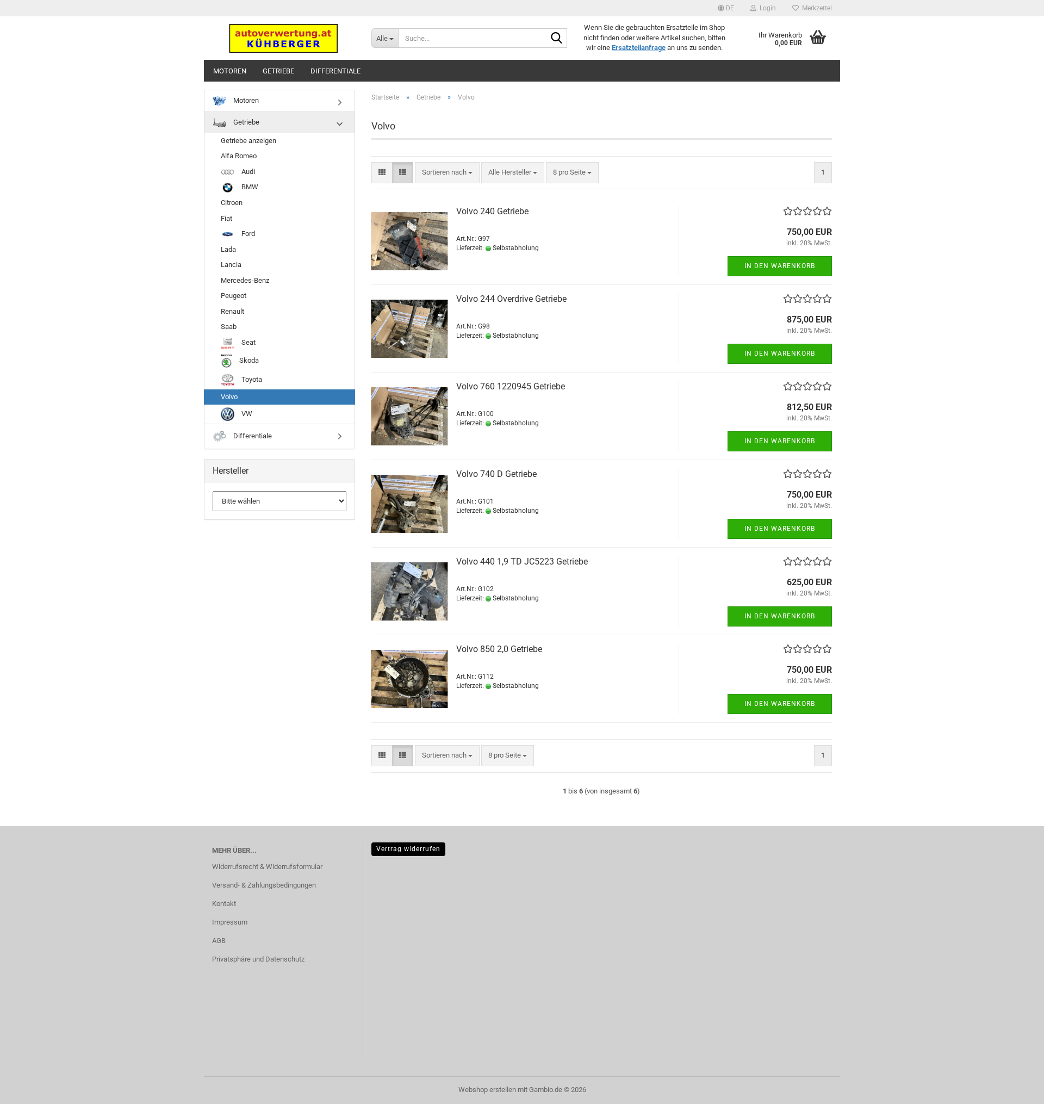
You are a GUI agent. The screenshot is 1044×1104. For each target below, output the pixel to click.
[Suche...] (556, 38)
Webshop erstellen (487, 1090)
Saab (229, 326)
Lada (228, 249)
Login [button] (766, 8)
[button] (726, 8)
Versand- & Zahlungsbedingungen (264, 885)
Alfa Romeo (239, 156)
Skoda (248, 360)
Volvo (229, 397)
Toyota (251, 379)
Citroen (232, 203)
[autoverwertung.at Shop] (283, 38)
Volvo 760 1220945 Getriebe (510, 386)
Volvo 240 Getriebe (492, 211)
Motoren (229, 71)
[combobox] (447, 172)
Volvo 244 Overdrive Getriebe (511, 299)
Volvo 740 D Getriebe (496, 474)
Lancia (231, 265)
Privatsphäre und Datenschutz (258, 959)
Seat (248, 342)
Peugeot (233, 295)
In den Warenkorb (779, 266)
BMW (249, 187)
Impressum (229, 922)
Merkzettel (815, 8)
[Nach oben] (1014, 1087)
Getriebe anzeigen (248, 141)
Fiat (226, 218)
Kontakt (224, 904)
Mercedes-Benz (245, 280)
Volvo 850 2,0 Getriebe (499, 649)
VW (246, 414)
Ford (247, 234)
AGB (219, 940)
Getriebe (278, 71)
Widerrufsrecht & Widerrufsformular (267, 867)
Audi (247, 172)
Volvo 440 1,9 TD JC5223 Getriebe (522, 561)
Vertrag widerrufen (408, 849)
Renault (232, 311)
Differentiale (335, 71)
